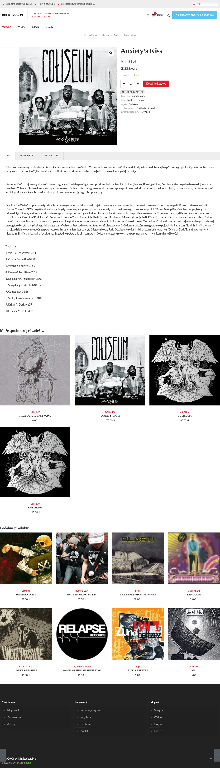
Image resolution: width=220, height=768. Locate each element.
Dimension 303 (26, 594)
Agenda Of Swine (82, 667)
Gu (194, 670)
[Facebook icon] (211, 759)
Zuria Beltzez (138, 670)
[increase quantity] (138, 83)
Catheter (26, 591)
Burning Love (82, 591)
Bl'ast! (138, 591)
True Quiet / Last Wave (35, 415)
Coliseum (133, 104)
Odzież (158, 731)
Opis (7, 155)
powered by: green (16, 762)
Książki (158, 724)
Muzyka (105, 35)
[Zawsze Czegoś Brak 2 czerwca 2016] (3, 755)
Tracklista (52, 155)
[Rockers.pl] (13, 15)
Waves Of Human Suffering (82, 670)
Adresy (11, 724)
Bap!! (138, 667)
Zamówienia (14, 717)
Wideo (158, 717)
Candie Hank (194, 591)
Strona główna (90, 35)
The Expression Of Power (138, 594)
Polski (198, 4)
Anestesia (194, 667)
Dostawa (85, 724)
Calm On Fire (25, 667)
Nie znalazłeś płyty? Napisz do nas (195, 15)
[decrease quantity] (124, 83)
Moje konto (13, 710)
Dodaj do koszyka (156, 83)
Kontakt (85, 731)
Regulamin (86, 717)
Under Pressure (25, 670)
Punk (116, 35)
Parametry (27, 155)
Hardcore (131, 100)
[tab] (7, 156)
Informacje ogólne (91, 710)
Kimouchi (194, 594)
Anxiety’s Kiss (110, 415)
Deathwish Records (146, 108)
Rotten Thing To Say (82, 594)
